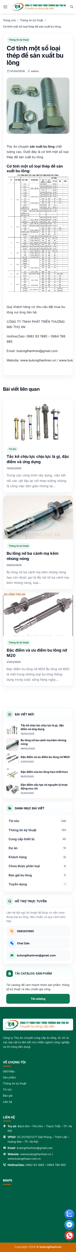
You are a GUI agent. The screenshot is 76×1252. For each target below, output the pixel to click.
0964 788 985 (56, 1164)
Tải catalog (38, 998)
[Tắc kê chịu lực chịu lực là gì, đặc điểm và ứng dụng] (38, 421)
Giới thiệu (9, 1071)
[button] (5, 7)
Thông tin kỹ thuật (31, 20)
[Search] (71, 7)
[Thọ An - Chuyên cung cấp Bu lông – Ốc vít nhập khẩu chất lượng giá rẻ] (39, 7)
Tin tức (12, 449)
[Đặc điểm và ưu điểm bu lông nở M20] (38, 614)
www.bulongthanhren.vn (35, 1154)
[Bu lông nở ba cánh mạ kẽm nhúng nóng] (38, 518)
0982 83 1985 (35, 1164)
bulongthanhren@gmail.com (37, 351)
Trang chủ (9, 20)
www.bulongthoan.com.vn (24, 1158)
